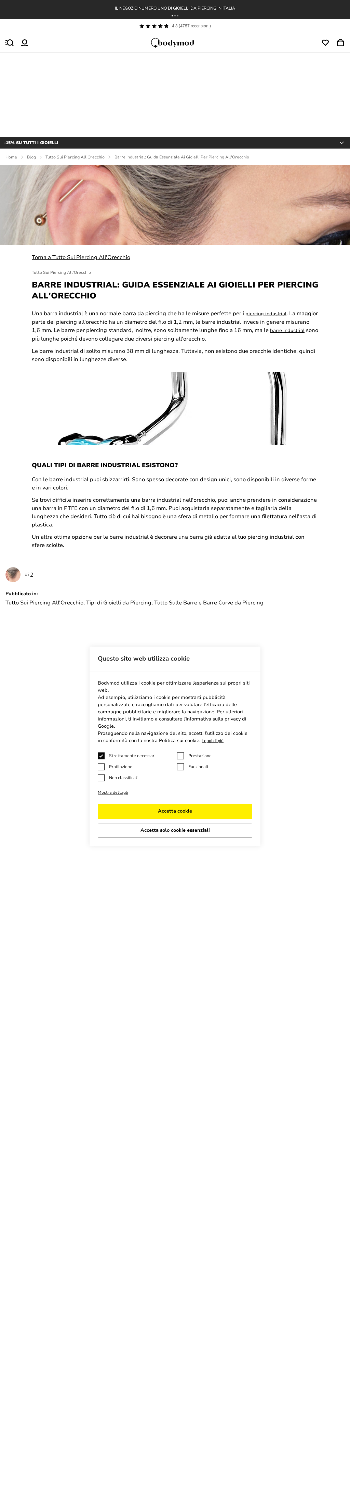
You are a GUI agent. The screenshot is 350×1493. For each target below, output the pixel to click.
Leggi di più (213, 741)
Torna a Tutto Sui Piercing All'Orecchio (81, 257)
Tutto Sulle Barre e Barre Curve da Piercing (209, 603)
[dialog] (175, 746)
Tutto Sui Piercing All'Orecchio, (45, 603)
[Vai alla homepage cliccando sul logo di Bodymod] (175, 42)
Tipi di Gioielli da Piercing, (119, 603)
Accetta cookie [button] (175, 811)
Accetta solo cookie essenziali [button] (175, 830)
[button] (172, 15)
